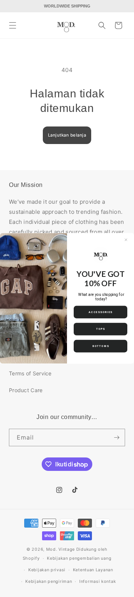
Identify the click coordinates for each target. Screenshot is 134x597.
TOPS (100, 329)
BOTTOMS (100, 346)
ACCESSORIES (101, 312)
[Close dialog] (126, 239)
